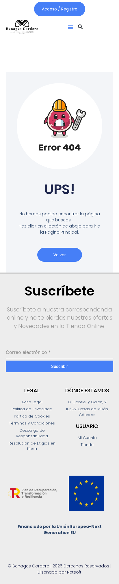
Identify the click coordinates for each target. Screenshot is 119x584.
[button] (70, 27)
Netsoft (74, 572)
